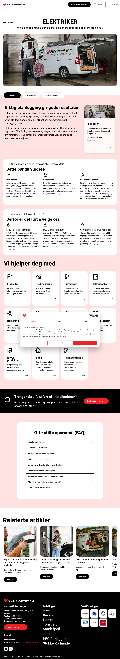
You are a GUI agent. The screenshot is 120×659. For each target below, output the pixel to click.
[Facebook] (6, 649)
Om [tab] (86, 321)
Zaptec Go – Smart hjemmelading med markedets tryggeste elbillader (20, 562)
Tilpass (59, 342)
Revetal (48, 615)
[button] (12, 95)
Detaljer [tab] (60, 321)
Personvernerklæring (56, 656)
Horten (48, 620)
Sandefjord (51, 629)
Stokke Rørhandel (57, 643)
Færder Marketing (45, 656)
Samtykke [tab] (34, 321)
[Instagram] (11, 649)
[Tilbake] (4, 22)
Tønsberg (50, 624)
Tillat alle (85, 342)
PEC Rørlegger (54, 639)
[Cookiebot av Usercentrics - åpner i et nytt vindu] (90, 315)
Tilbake (10, 22)
